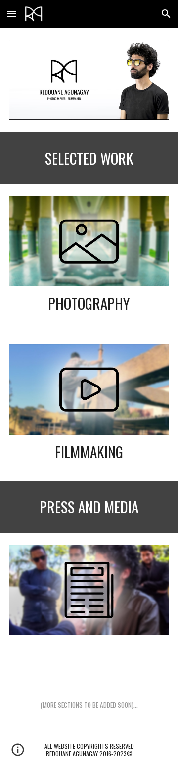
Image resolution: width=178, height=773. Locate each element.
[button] (12, 13)
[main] (89, 158)
